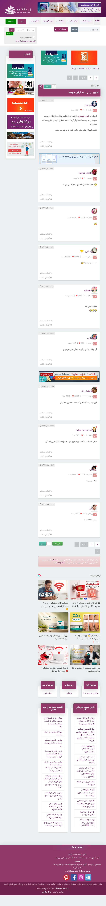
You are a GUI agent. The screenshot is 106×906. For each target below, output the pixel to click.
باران (92, 469)
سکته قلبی (47, 693)
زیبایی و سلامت (85, 68)
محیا (91, 508)
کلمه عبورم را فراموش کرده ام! (25, 41)
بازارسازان (46, 892)
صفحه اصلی (86, 20)
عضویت (11, 21)
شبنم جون (89, 104)
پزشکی (73, 68)
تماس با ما (35, 20)
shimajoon (89, 290)
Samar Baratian (86, 173)
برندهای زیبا (48, 20)
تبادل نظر (74, 20)
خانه (97, 21)
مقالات (61, 20)
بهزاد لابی (89, 251)
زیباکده (97, 68)
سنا (92, 212)
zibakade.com (62, 888)
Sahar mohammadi (85, 430)
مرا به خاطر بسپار (26, 37)
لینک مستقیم (45, 141)
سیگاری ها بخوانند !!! (91, 693)
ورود (21, 21)
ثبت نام (55, 559)
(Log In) (60, 562)
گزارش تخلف (45, 146)
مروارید (90, 338)
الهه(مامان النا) (87, 391)
